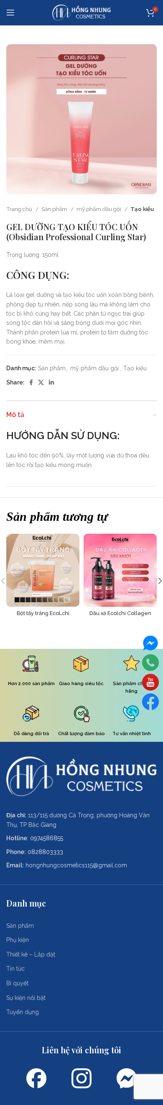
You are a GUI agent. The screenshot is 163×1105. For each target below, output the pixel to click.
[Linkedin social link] (51, 382)
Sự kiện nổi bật (26, 997)
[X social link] (41, 382)
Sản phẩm (55, 209)
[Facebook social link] (31, 382)
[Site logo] (81, 12)
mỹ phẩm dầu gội (99, 209)
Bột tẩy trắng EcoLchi (43, 613)
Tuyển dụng (22, 1012)
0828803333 (45, 852)
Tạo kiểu (142, 209)
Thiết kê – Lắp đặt (30, 954)
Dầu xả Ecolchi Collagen (120, 613)
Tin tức (15, 968)
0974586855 (46, 838)
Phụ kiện (17, 940)
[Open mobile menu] (10, 12)
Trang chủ (19, 209)
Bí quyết (17, 983)
